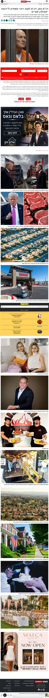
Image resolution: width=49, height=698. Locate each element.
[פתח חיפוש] (5, 1)
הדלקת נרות (45, 3)
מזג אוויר (40, 3)
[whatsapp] (9, 20)
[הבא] (8, 695)
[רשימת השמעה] (11, 695)
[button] (3, 71)
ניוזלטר (9, 690)
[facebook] (14, 20)
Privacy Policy (17, 78)
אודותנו (9, 683)
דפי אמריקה (17, 685)
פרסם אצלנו (8, 681)
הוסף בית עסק (24, 310)
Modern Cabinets (30, 685)
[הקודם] (1, 695)
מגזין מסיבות (17, 683)
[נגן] (5, 695)
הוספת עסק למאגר (7, 688)
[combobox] (24, 306)
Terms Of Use (22, 78)
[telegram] (11, 20)
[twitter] (7, 20)
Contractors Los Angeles (28, 683)
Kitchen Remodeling (29, 681)
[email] (2, 20)
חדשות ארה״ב (17, 681)
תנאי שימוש (8, 685)
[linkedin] (4, 20)
